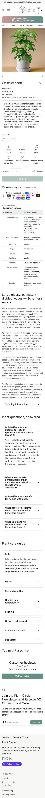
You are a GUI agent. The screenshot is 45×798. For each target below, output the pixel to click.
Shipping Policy (8, 795)
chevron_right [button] (40, 19)
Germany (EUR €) (22, 737)
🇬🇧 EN (40, 10)
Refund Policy (7, 790)
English (7, 737)
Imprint (5, 778)
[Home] (22, 10)
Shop (12, 25)
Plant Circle (9, 742)
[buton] (7, 737)
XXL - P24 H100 (9, 139)
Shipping (15, 97)
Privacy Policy (8, 774)
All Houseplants (26, 25)
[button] (40, 10)
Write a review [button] (22, 676)
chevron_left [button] (4, 19)
